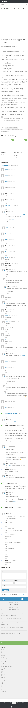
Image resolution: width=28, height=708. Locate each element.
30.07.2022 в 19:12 (14, 286)
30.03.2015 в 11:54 (15, 315)
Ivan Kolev (4, 10)
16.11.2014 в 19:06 (11, 199)
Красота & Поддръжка (5, 661)
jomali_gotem (7, 534)
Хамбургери (3, 691)
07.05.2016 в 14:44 (13, 385)
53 (26, 4)
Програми (3, 4)
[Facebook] (22, 599)
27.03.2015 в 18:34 (11, 309)
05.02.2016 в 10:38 (20, 425)
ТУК (15, 421)
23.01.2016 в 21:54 (21, 413)
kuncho (6, 257)
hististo (6, 327)
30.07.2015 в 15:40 (12, 333)
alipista (7, 227)
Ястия (2, 694)
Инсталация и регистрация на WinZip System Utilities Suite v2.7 (19, 154)
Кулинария (3, 665)
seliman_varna (7, 315)
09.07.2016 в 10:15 (18, 507)
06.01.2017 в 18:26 (11, 552)
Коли (2, 660)
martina (6, 345)
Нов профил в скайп (4, 131)
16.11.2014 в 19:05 (11, 193)
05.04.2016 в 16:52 (14, 483)
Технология (3, 685)
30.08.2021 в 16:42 (13, 560)
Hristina (6, 333)
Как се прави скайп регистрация (17, 129)
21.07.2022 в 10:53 (16, 278)
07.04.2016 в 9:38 (12, 492)
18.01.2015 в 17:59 (12, 245)
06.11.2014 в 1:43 (12, 175)
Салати (2, 679)
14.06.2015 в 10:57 (12, 327)
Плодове (3, 674)
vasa (6, 239)
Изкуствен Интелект (5, 654)
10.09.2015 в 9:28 (12, 353)
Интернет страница (6, 585)
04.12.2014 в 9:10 (10, 233)
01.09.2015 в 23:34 (13, 339)
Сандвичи (3, 680)
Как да (2, 657)
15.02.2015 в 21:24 (11, 295)
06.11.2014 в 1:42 (12, 169)
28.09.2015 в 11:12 (11, 367)
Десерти (2, 649)
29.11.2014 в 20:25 (12, 211)
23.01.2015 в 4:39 (12, 251)
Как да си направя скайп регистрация (11, 127)
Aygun (6, 540)
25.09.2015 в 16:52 (13, 361)
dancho (6, 181)
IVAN (6, 552)
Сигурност (3, 682)
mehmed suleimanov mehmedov (11, 413)
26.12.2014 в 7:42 (12, 227)
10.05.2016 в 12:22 (13, 391)
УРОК (15, 515)
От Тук (24, 214)
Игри (2, 652)
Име (3, 580)
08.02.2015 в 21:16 (15, 263)
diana (6, 367)
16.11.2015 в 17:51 (11, 407)
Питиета (2, 672)
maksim (6, 169)
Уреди (2, 686)
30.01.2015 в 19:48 (12, 257)
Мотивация (3, 668)
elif (5, 233)
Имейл (16, 580)
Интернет (3, 655)
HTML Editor (3, 152)
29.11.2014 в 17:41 (15, 205)
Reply (6, 172)
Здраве (2, 651)
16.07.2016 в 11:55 (12, 522)
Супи (2, 683)
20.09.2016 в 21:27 (14, 534)
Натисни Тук (10, 465)
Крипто (2, 663)
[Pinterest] (24, 599)
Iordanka (6, 361)
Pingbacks (15, 165)
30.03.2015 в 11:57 (15, 321)
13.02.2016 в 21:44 (12, 446)
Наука (2, 669)
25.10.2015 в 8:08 (12, 401)
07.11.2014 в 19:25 (12, 181)
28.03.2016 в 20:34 (13, 469)
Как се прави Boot (4, 658)
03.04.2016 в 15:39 (12, 475)
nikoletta (6, 339)
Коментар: (4, 571)
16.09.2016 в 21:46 (11, 528)
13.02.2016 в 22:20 (13, 463)
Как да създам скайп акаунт (5, 129)
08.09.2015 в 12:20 (12, 345)
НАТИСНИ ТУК (8, 478)
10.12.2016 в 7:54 (16, 546)
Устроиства (3, 688)
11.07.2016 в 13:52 (12, 513)
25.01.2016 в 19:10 (12, 419)
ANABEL (6, 251)
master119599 (7, 205)
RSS (14, 704)
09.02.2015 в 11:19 (12, 269)
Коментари (6, 165)
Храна (2, 693)
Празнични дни (4, 675)
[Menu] (26, 1)
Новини (2, 671)
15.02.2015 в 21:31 (12, 301)
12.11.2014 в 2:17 (12, 187)
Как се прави (4, 1)
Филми (2, 689)
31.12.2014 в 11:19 (11, 239)
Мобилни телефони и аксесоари (7, 666)
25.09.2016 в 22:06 (12, 540)
